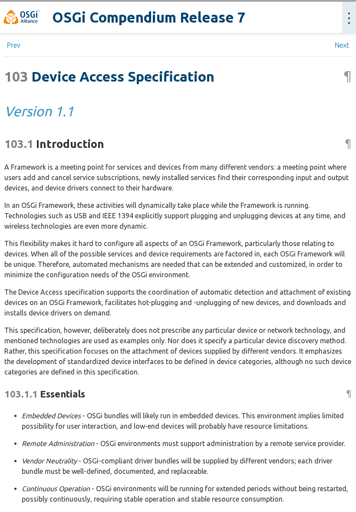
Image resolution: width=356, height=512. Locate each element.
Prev (13, 45)
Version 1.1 (39, 111)
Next (342, 45)
